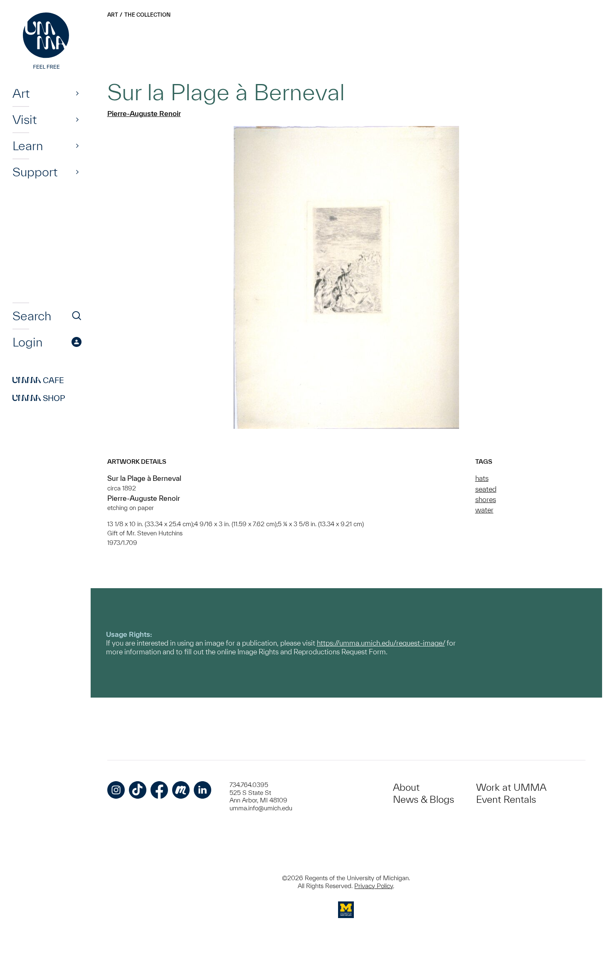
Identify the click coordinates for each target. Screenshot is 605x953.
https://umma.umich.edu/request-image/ (381, 643)
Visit (24, 119)
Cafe (38, 380)
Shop (38, 398)
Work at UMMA (511, 787)
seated (485, 489)
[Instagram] (116, 790)
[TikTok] (137, 790)
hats (482, 478)
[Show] (77, 93)
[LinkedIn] (202, 790)
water (484, 510)
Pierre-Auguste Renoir (144, 113)
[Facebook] (159, 790)
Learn (27, 146)
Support (34, 172)
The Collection (147, 15)
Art (21, 93)
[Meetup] (181, 790)
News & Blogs (423, 799)
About (406, 787)
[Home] (46, 41)
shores (485, 499)
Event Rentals (506, 799)
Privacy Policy (373, 885)
